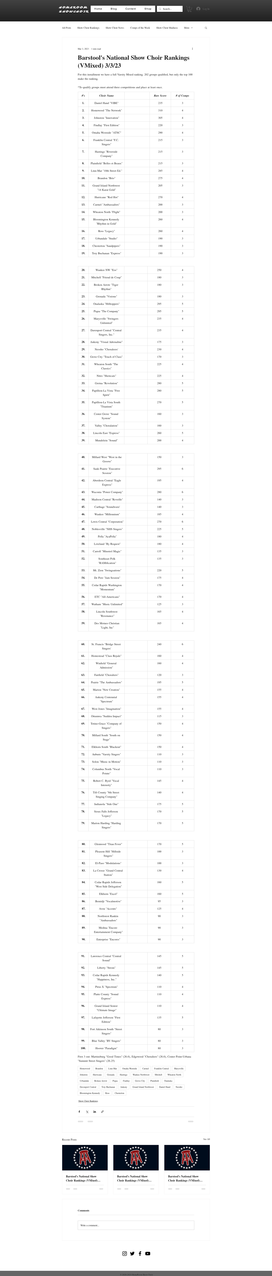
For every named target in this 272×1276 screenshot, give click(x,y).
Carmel (145, 1068)
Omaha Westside (129, 1068)
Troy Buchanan (108, 1086)
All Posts (66, 27)
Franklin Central (161, 1068)
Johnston (84, 1074)
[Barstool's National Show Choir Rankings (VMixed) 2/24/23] (85, 1157)
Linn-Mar (112, 1068)
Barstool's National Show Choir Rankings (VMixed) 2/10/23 (184, 1178)
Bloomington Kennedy (90, 1093)
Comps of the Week (140, 27)
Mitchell (158, 1074)
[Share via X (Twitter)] (86, 1111)
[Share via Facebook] (79, 1111)
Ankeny (123, 1086)
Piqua (115, 1080)
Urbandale (84, 1080)
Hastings (123, 1074)
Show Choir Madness (167, 27)
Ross (107, 1093)
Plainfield (154, 1080)
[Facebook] (140, 1253)
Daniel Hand (164, 1086)
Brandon (99, 1068)
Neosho (179, 1086)
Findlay (126, 1080)
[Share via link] (102, 1111)
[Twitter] (132, 1253)
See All (206, 1139)
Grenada (110, 1074)
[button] (189, 9)
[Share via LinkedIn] (94, 1111)
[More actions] (192, 49)
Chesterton (119, 1093)
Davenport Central (88, 1086)
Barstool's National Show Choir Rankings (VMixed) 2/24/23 (82, 1178)
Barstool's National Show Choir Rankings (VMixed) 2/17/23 (133, 1178)
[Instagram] (125, 1253)
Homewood (85, 1068)
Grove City (140, 1080)
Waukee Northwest (141, 1074)
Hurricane (97, 1074)
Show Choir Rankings (88, 27)
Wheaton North (174, 1074)
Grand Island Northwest (143, 1086)
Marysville (179, 1068)
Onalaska (168, 1080)
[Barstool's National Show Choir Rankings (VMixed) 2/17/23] (136, 1157)
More (186, 27)
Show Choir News (115, 27)
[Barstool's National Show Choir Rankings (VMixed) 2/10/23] (187, 1157)
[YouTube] (148, 1253)
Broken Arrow (100, 1080)
